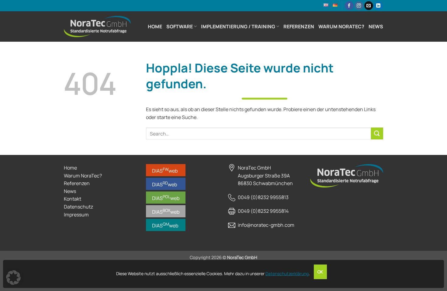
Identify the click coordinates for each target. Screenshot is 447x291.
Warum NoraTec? (341, 26)
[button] (13, 277)
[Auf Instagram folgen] (359, 5)
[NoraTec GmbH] (97, 26)
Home (155, 26)
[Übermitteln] (377, 133)
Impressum (76, 214)
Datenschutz (78, 206)
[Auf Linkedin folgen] (378, 5)
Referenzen (298, 26)
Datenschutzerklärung (287, 273)
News (376, 26)
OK (320, 272)
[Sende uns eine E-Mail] (368, 5)
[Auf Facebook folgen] (349, 5)
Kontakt (72, 198)
